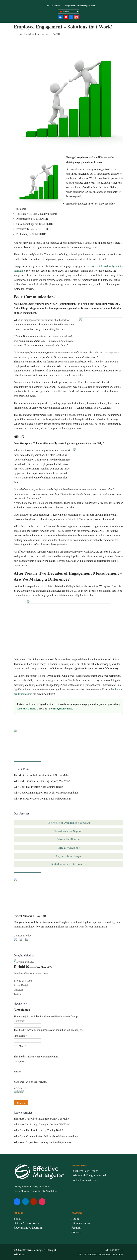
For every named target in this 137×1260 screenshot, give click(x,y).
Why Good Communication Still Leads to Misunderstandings (46, 792)
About (75, 1218)
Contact (76, 1232)
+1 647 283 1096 (23, 980)
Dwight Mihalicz (26, 33)
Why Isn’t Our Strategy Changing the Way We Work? (42, 781)
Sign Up (21, 1102)
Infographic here (62, 708)
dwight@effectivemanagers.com (31, 973)
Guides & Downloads (26, 1223)
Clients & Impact (82, 1223)
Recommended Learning (28, 1227)
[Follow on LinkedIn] (25, 1201)
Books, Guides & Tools (85, 1180)
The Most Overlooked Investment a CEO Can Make (41, 775)
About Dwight (21, 985)
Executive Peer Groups (85, 1171)
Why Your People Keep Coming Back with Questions (42, 798)
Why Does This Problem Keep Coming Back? (38, 786)
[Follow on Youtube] (33, 1201)
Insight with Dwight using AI (89, 1175)
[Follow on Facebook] (17, 1201)
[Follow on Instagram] (42, 1201)
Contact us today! (23, 935)
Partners (76, 1227)
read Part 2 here (26, 708)
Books (17, 1218)
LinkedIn (18, 989)
